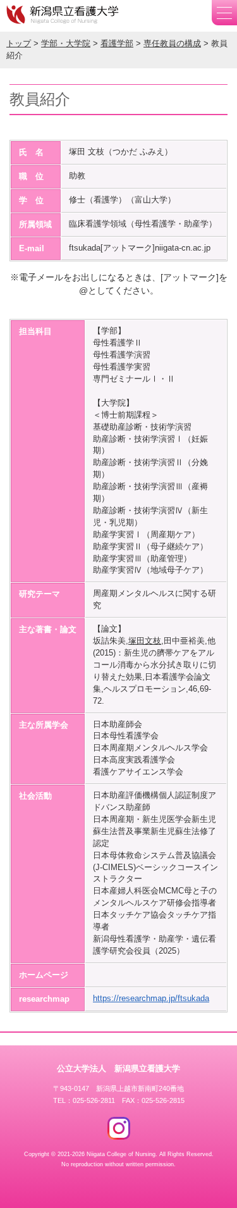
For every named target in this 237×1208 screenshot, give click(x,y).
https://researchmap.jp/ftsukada (151, 998)
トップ (18, 43)
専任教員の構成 (172, 43)
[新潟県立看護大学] (62, 14)
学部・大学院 (65, 43)
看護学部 (116, 43)
